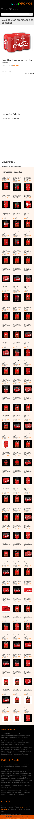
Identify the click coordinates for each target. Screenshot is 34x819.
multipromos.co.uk (26, 818)
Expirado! (16, 65)
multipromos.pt (7, 818)
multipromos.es (16, 818)
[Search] (31, 14)
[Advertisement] (17, 92)
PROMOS (26, 3)
